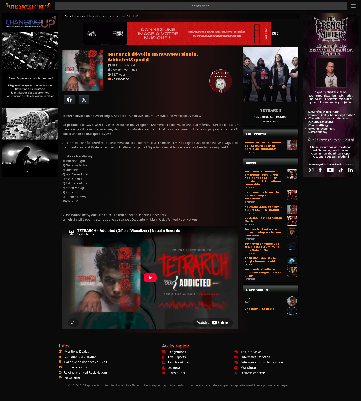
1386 (274, 33)
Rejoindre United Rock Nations (86, 372)
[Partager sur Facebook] (69, 99)
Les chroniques (179, 362)
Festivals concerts (253, 373)
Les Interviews (251, 352)
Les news (174, 368)
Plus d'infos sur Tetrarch (270, 117)
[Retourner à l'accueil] (28, 6)
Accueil (69, 16)
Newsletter (72, 378)
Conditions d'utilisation (81, 357)
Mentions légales (77, 351)
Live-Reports (177, 357)
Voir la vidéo (120, 79)
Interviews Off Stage (255, 357)
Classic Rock (177, 373)
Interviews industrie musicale (262, 362)
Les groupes (177, 352)
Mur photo (248, 368)
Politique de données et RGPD (85, 362)
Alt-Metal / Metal (270, 121)
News (80, 16)
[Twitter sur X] (84, 99)
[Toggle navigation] (353, 6)
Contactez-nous (76, 367)
